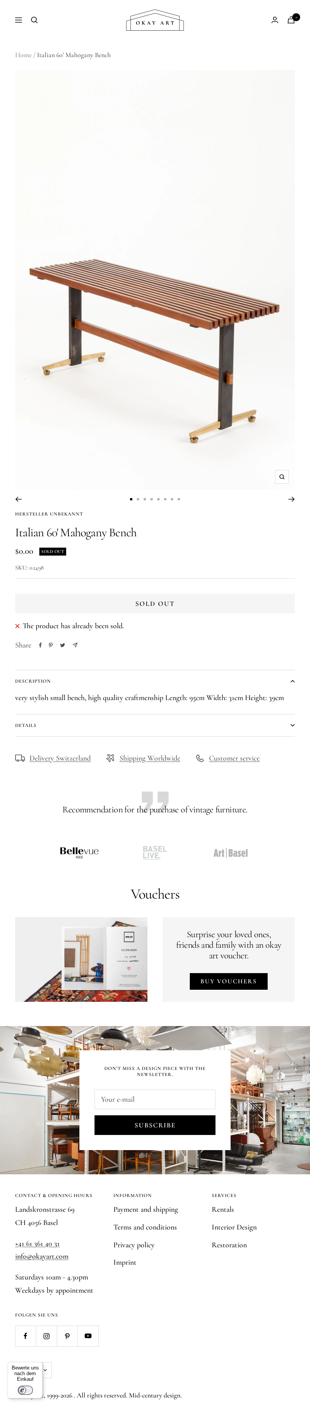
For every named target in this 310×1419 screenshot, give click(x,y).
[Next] (291, 499)
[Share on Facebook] (40, 645)
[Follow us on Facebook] (25, 1336)
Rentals (223, 1209)
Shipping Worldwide (149, 758)
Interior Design (234, 1227)
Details (26, 725)
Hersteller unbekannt (49, 514)
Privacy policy (134, 1245)
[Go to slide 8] (179, 499)
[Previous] (18, 499)
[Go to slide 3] (145, 499)
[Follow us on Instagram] (46, 1336)
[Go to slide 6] (165, 499)
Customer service (234, 758)
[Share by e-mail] (75, 645)
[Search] (34, 20)
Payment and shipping (145, 1209)
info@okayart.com (41, 1256)
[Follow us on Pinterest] (67, 1336)
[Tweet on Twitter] (62, 645)
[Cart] (291, 19)
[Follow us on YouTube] (88, 1336)
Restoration (229, 1245)
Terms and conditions (145, 1227)
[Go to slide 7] (172, 499)
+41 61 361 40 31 (37, 1243)
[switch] (25, 1390)
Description (33, 681)
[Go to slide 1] (131, 499)
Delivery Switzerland (60, 758)
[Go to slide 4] (151, 499)
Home (23, 55)
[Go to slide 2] (138, 499)
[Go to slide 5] (158, 499)
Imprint (124, 1262)
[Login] (274, 20)
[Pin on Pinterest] (51, 645)
